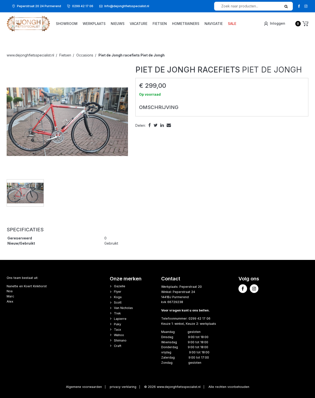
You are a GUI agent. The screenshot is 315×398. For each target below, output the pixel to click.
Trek (117, 313)
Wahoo (119, 335)
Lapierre (120, 319)
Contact (170, 278)
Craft (117, 346)
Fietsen (160, 23)
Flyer (117, 291)
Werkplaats (94, 23)
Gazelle (119, 286)
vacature (138, 23)
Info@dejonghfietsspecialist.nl (126, 6)
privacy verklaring (123, 387)
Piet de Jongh (131, 55)
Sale (232, 23)
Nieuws (118, 23)
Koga (118, 297)
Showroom (67, 23)
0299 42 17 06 (82, 6)
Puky (117, 324)
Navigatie (214, 23)
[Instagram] (305, 6)
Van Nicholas (123, 308)
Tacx (117, 329)
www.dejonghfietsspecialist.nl (30, 55)
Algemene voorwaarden (84, 387)
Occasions (84, 55)
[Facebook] (298, 6)
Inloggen (277, 23)
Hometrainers (185, 23)
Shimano (120, 340)
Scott (118, 302)
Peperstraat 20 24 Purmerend (39, 6)
